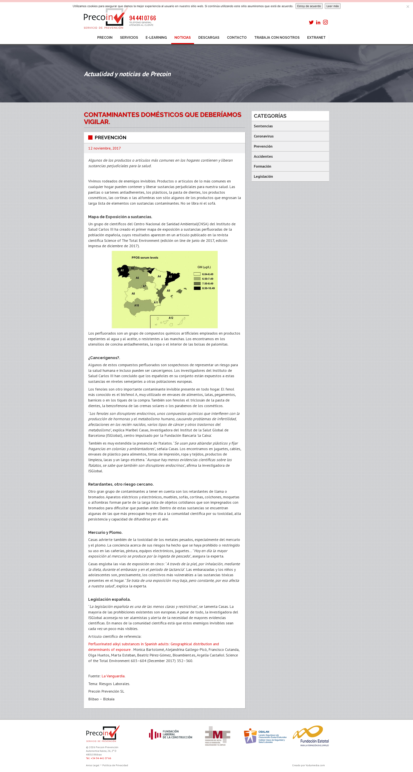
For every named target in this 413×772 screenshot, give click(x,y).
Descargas (208, 38)
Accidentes (263, 156)
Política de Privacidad (115, 765)
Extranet (316, 38)
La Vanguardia (113, 675)
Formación (262, 166)
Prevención (110, 137)
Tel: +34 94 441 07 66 (98, 758)
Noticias (182, 38)
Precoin (104, 38)
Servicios (129, 38)
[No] (407, 6)
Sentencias (263, 126)
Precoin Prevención (119, 19)
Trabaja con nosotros (277, 38)
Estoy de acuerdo (309, 6)
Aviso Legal (92, 765)
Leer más (333, 6)
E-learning (156, 38)
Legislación (263, 176)
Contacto (237, 38)
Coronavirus (264, 136)
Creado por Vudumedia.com (308, 765)
